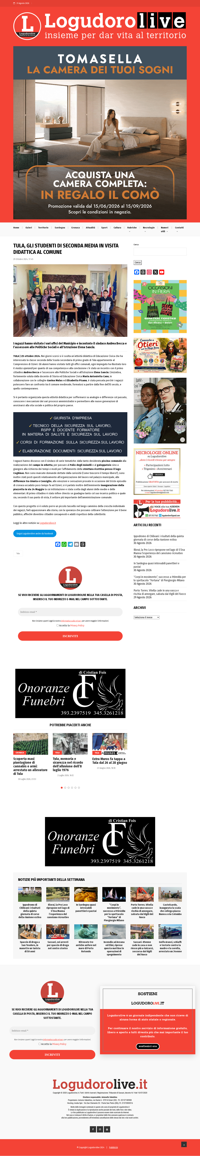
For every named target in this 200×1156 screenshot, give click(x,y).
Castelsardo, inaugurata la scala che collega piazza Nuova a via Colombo (170, 909)
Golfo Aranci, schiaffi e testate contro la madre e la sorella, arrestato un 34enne (170, 947)
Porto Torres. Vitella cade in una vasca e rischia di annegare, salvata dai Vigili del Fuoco (160, 592)
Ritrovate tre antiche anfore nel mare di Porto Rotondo (86, 947)
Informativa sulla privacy (71, 621)
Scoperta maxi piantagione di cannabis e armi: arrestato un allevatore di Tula (30, 766)
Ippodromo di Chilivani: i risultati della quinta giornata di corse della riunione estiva (159, 537)
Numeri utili (164, 229)
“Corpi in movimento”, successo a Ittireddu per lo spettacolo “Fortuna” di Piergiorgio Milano (160, 578)
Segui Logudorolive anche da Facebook (35, 533)
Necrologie (149, 227)
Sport (104, 227)
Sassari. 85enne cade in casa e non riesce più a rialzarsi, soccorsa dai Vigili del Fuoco (142, 948)
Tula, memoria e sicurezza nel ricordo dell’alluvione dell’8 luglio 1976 (68, 764)
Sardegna (60, 227)
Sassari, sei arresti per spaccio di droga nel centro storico (58, 945)
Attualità (90, 227)
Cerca (136, 245)
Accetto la (71, 625)
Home (16, 227)
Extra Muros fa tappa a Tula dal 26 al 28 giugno (109, 761)
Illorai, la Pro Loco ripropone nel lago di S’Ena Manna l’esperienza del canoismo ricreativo (159, 551)
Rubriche (132, 227)
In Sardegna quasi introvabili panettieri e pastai (156, 565)
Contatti (179, 227)
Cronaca (75, 227)
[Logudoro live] (100, 27)
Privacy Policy (77, 625)
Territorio (43, 227)
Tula (18, 553)
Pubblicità (113, 1147)
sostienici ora (148, 1046)
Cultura (117, 227)
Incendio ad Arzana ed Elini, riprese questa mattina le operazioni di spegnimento (114, 948)
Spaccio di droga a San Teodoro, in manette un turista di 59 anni (29, 947)
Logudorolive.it (48, 523)
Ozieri (28, 227)
